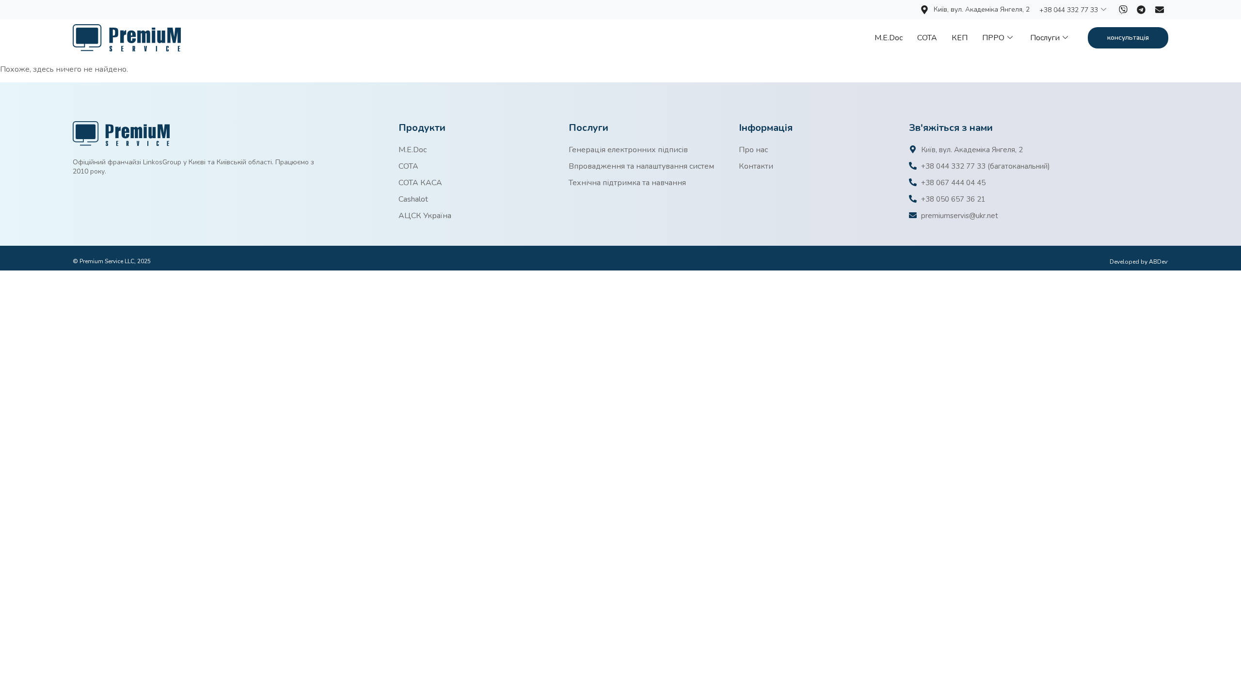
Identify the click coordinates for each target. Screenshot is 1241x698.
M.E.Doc (889, 37)
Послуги (1045, 37)
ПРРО (993, 37)
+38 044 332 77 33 (1068, 10)
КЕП (960, 37)
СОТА (927, 37)
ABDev (1158, 262)
